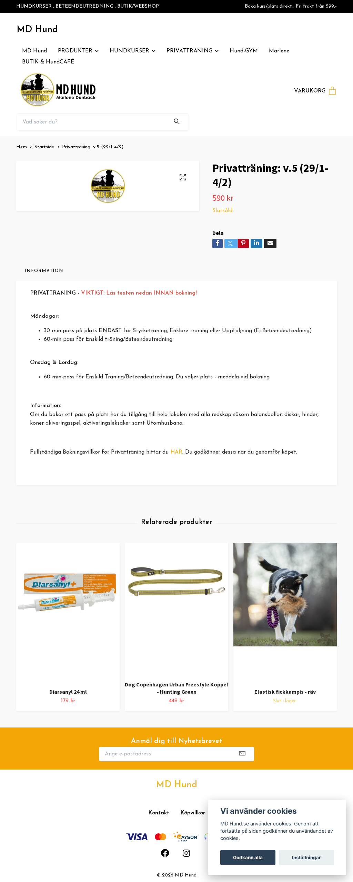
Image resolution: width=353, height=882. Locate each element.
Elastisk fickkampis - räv (285, 691)
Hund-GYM (244, 51)
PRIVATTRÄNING (189, 51)
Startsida (44, 147)
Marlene (279, 51)
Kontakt (158, 813)
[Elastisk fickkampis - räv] (285, 613)
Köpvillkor (192, 813)
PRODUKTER (75, 51)
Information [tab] (44, 271)
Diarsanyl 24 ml (68, 691)
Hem (21, 147)
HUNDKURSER (129, 51)
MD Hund (37, 29)
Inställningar (306, 857)
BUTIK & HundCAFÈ (48, 62)
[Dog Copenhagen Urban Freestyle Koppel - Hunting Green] (176, 609)
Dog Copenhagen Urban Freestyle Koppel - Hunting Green (176, 688)
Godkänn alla (248, 857)
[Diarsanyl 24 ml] (68, 613)
